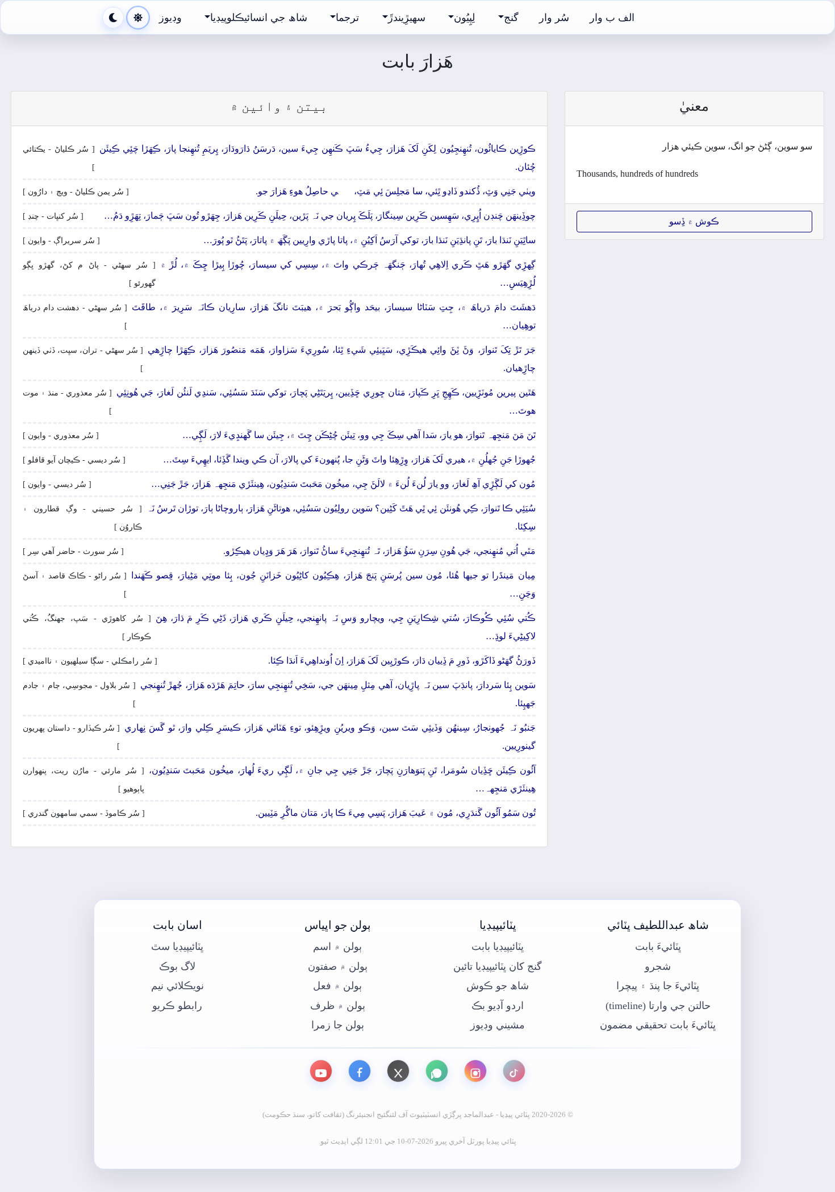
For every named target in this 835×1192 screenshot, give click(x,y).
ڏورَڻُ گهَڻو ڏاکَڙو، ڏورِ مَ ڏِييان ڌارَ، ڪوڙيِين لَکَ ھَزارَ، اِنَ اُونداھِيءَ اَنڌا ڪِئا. (402, 660)
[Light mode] (138, 17)
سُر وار (554, 17)
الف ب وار (612, 17)
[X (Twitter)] (398, 1071)
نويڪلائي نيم (177, 985)
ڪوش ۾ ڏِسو (694, 221)
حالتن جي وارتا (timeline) (658, 1005)
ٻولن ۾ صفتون (338, 966)
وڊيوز (170, 17)
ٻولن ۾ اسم (337, 946)
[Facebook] (359, 1071)
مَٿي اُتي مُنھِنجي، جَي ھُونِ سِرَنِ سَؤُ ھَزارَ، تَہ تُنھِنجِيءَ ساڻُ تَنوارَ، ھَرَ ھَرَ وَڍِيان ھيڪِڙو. (379, 551)
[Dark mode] (113, 17)
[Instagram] (475, 1071)
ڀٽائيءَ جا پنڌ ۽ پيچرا (657, 985)
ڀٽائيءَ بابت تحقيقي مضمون (658, 1025)
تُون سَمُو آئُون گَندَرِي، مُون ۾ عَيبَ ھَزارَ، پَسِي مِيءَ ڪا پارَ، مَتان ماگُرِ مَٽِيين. (396, 813)
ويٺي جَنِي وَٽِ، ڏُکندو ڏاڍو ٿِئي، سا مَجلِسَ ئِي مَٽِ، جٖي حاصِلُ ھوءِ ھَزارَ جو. (396, 191)
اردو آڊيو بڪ (497, 1005)
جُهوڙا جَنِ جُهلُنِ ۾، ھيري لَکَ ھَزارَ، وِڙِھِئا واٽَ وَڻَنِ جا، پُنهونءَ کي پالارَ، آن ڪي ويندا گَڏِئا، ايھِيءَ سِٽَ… (349, 459)
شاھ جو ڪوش (497, 985)
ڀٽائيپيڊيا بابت (497, 946)
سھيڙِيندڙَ (406, 17)
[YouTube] (321, 1071)
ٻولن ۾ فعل (337, 985)
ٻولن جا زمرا (337, 1025)
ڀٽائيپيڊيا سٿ (177, 946)
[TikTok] (514, 1071)
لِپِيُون (464, 17)
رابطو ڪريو (177, 1005)
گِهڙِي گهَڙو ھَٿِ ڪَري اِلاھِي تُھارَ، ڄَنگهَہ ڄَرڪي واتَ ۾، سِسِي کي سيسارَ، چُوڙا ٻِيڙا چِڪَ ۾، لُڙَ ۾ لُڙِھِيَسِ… (348, 273)
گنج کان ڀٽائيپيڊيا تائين (497, 966)
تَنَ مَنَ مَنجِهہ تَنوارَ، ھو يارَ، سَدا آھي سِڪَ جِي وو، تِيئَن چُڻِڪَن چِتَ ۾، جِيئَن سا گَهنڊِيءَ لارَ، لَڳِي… (359, 435)
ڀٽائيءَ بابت (658, 946)
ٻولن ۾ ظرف (337, 1005)
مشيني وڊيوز (497, 1025)
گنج (511, 17)
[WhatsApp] (436, 1071)
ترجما (347, 17)
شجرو (658, 966)
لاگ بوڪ (177, 966)
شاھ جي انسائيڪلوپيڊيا (258, 17)
